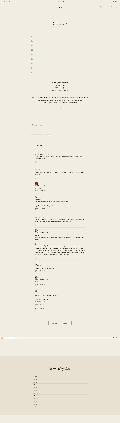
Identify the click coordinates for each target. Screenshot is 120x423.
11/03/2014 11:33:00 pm (40, 190)
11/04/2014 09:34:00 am (40, 224)
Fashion (12, 7)
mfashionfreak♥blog (41, 299)
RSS (115, 419)
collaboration (57, 17)
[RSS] (115, 7)
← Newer (54, 323)
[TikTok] (107, 7)
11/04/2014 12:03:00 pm (40, 257)
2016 (35, 387)
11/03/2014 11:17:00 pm (39, 176)
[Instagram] (100, 7)
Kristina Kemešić (40, 154)
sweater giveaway (40, 302)
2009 (35, 407)
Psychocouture (40, 232)
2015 (35, 390)
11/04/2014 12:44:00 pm (40, 270)
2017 (35, 385)
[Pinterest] (104, 7)
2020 (35, 376)
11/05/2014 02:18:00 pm (40, 304)
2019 (35, 379)
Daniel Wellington (58, 90)
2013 (35, 396)
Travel (30, 7)
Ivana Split (38, 185)
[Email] (111, 7)
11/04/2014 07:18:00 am (40, 208)
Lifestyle (21, 7)
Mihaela (37, 293)
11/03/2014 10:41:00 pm (40, 161)
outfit (65, 17)
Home (5, 7)
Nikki (36, 265)
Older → (66, 323)
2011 (35, 401)
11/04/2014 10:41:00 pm (40, 284)
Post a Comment (40, 309)
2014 (35, 393)
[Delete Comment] (60, 162)
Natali (37, 199)
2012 (35, 398)
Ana (60, 7)
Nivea (40, 125)
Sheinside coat (60, 85)
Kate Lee (58, 88)
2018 (35, 382)
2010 (35, 404)
